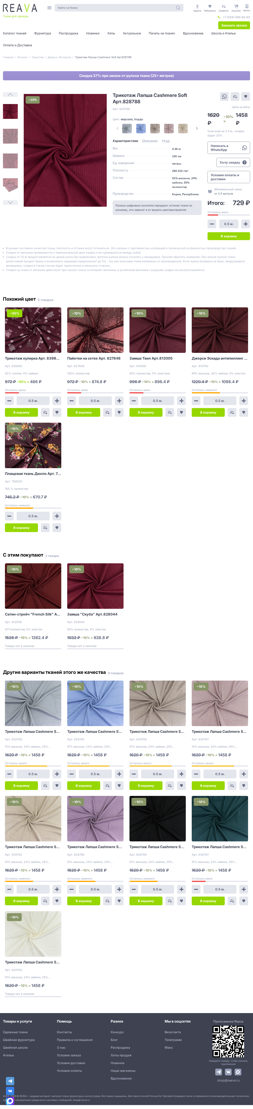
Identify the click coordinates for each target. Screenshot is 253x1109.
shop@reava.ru (228, 1080)
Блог (114, 1040)
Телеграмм (173, 1040)
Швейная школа (15, 1047)
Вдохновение (121, 1078)
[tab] (125, 141)
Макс (169, 1047)
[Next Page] (197, 128)
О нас (61, 1047)
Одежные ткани (15, 1032)
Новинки (118, 1063)
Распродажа (120, 1047)
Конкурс (117, 1032)
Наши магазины (123, 1071)
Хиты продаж (121, 1055)
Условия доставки (71, 1063)
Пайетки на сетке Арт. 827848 (94, 358)
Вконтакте (173, 1032)
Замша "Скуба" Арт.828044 (92, 614)
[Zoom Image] (65, 150)
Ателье (8, 1055)
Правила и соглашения (75, 1040)
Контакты (64, 1032)
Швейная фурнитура (19, 1040)
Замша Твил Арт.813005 (151, 358)
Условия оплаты (69, 1071)
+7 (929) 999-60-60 (236, 17)
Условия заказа (69, 1055)
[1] (10, 111)
